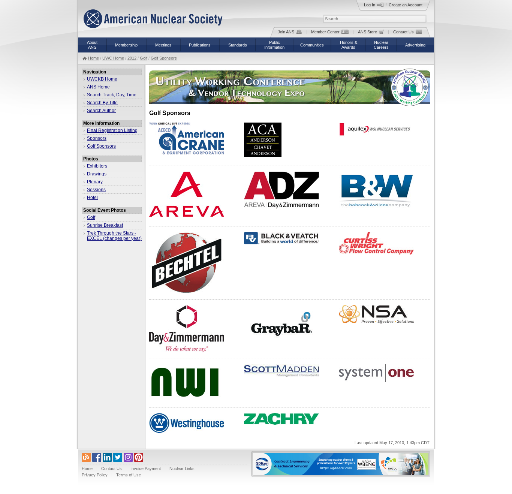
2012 (131, 58)
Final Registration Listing (112, 130)
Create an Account (405, 5)
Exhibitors (97, 166)
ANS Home (98, 87)
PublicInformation (274, 44)
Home (93, 58)
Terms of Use (128, 475)
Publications (200, 45)
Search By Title (102, 102)
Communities (312, 45)
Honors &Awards (348, 44)
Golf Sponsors (164, 58)
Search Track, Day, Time (111, 94)
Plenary (95, 181)
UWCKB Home (102, 79)
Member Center (325, 32)
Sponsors (96, 138)
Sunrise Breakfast (105, 225)
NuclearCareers (381, 44)
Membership (126, 45)
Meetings (163, 45)
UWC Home (113, 58)
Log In (369, 5)
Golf (143, 58)
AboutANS (92, 44)
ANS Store (367, 32)
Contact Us (403, 32)
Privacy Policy (95, 475)
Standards (237, 45)
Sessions (96, 189)
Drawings (96, 174)
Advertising (415, 45)
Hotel (92, 197)
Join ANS (286, 32)
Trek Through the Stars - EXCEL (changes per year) (114, 236)
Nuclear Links (182, 468)
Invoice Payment (145, 468)
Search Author (101, 110)
